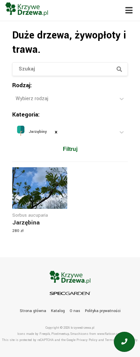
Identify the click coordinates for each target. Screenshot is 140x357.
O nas (75, 310)
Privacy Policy (87, 340)
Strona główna (33, 310)
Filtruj (70, 149)
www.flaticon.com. (110, 334)
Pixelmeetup (60, 334)
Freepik (44, 334)
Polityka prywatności (103, 310)
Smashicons (79, 334)
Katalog (58, 310)
